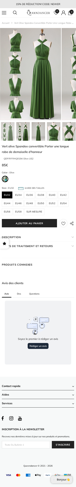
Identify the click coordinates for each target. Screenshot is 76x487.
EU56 (7, 211)
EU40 (52, 194)
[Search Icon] (18, 13)
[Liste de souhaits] (63, 223)
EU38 (41, 194)
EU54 (63, 203)
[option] (30, 74)
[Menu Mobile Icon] (4, 13)
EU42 (63, 194)
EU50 (41, 203)
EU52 (52, 203)
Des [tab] (19, 293)
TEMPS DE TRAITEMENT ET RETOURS (27, 246)
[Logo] (38, 13)
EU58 (18, 211)
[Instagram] (11, 418)
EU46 (18, 203)
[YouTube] (20, 418)
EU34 (18, 194)
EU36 (29, 194)
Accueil (5, 23)
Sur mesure (34, 211)
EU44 (7, 203)
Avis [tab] (6, 293)
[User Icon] (63, 13)
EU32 (7, 194)
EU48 (29, 203)
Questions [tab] (34, 293)
